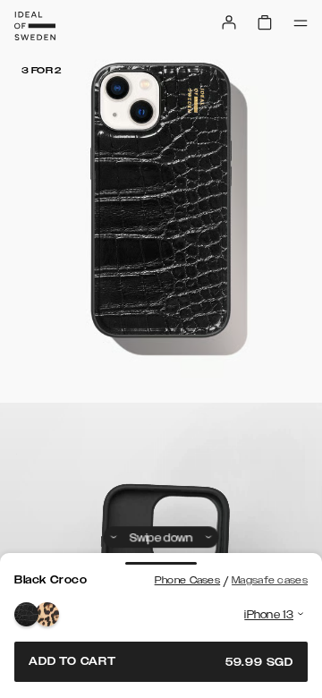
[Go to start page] (34, 26)
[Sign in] (229, 22)
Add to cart (161, 661)
